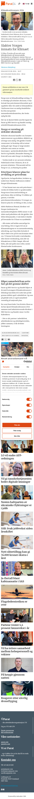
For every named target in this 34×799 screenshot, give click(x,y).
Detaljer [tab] (17, 367)
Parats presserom (7, 730)
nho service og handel (10, 335)
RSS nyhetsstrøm (7, 732)
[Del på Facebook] (14, 80)
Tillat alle (17, 425)
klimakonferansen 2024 (11, 333)
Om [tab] (28, 367)
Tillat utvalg (17, 430)
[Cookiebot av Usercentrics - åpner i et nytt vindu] (24, 361)
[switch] (29, 405)
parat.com (4, 742)
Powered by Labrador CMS (17, 796)
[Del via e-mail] (19, 80)
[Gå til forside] (10, 4)
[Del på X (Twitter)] (17, 80)
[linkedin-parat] (1, 789)
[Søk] (19, 4)
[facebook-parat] (3, 789)
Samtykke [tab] (6, 367)
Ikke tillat (17, 436)
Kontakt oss (8, 759)
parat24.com (5, 744)
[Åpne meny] (31, 3)
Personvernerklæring (9, 786)
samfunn (25, 333)
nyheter (25, 335)
